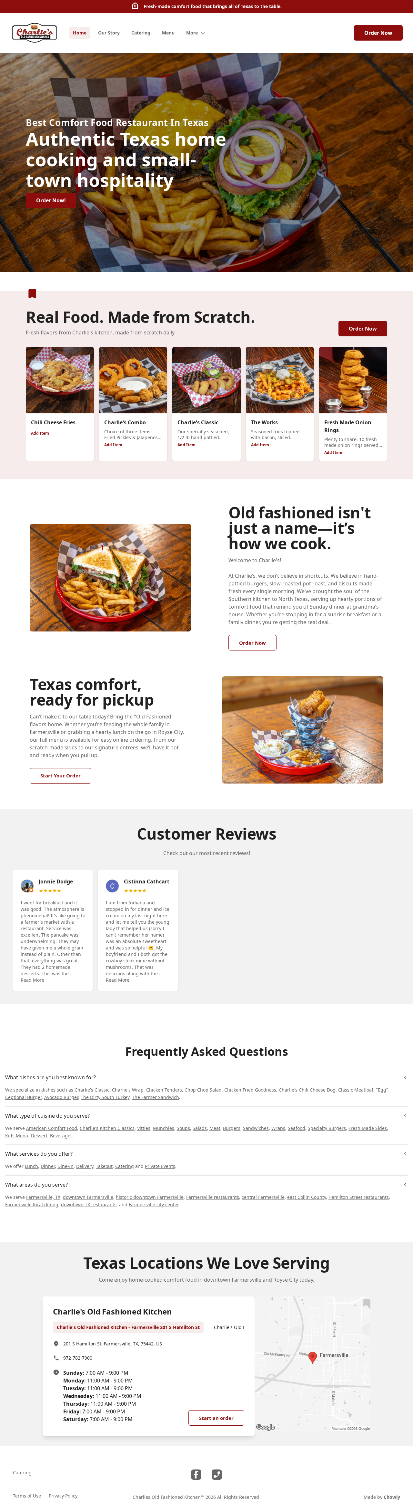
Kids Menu (16, 1135)
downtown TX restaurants (88, 1204)
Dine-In (65, 1166)
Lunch (31, 1166)
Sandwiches (256, 1128)
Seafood (296, 1128)
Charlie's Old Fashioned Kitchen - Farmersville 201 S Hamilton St (128, 1327)
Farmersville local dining (31, 1204)
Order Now (378, 32)
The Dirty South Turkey (105, 1097)
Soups (183, 1128)
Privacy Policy (63, 1496)
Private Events (160, 1166)
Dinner (48, 1166)
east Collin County (306, 1197)
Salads (200, 1128)
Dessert (39, 1135)
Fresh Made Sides (367, 1128)
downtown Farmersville (88, 1197)
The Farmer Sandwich (155, 1097)
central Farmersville (263, 1197)
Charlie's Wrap (128, 1090)
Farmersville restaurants (212, 1197)
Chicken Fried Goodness (250, 1090)
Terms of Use (27, 1496)
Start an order (216, 1418)
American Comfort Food (51, 1128)
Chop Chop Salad (203, 1090)
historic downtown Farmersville (150, 1197)
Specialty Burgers (327, 1128)
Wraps (278, 1128)
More (192, 33)
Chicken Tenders (164, 1090)
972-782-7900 (77, 1358)
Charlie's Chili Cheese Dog (307, 1090)
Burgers (231, 1128)
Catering (124, 1166)
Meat (214, 1128)
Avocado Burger (61, 1097)
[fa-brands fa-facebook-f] (196, 1474)
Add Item (40, 433)
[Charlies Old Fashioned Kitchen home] (34, 33)
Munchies (163, 1128)
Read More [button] (32, 980)
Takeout (104, 1166)
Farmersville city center (153, 1204)
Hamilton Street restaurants (358, 1197)
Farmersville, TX (43, 1197)
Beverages (61, 1135)
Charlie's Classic (92, 1090)
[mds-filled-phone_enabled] (217, 1474)
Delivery (84, 1166)
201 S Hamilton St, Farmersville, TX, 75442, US (112, 1344)
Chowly (392, 1497)
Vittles (143, 1128)
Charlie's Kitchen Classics (107, 1128)
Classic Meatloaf (355, 1090)
